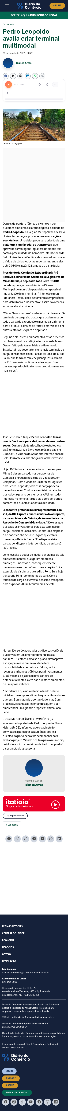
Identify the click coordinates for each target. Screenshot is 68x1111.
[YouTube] (34, 838)
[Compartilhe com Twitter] (13, 76)
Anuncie (11, 1078)
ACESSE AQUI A (34, 15)
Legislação (9, 961)
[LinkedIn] (59, 838)
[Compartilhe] (42, 76)
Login (9, 1071)
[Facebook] (8, 838)
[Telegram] (42, 838)
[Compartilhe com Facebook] (6, 76)
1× (55, 84)
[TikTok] (25, 838)
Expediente (7, 1044)
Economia (8, 24)
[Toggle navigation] (7, 5)
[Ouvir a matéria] (8, 84)
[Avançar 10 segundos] (47, 84)
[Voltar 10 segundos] (39, 84)
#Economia (12, 824)
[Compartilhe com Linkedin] (28, 76)
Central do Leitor (13, 933)
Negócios (8, 947)
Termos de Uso (23, 1044)
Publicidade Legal (17, 1092)
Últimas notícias (12, 926)
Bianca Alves (34, 785)
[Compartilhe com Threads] (20, 76)
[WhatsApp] (50, 838)
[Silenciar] (8, 93)
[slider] (34, 99)
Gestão (6, 954)
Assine (57, 5)
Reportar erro (16, 815)
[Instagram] (17, 838)
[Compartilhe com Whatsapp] (35, 76)
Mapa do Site (17, 1047)
